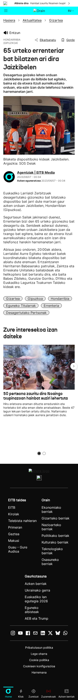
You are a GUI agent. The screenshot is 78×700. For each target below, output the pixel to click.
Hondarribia (60, 298)
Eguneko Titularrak (21, 306)
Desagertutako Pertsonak (26, 313)
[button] (73, 366)
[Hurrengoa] (69, 3)
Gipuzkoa (35, 298)
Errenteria (51, 306)
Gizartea (13, 298)
